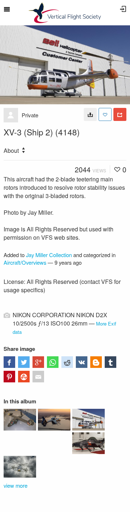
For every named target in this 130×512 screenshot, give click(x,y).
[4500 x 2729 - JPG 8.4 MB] (90, 114)
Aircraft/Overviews (25, 262)
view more (15, 485)
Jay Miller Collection (49, 255)
